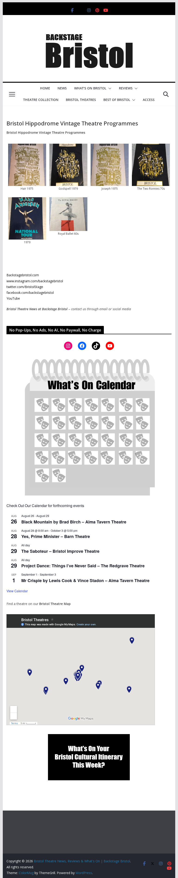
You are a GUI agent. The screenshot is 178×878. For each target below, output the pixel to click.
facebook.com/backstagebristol (30, 292)
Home (45, 88)
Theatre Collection (40, 99)
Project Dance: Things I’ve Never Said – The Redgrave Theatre (83, 566)
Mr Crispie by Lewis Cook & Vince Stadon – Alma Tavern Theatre (85, 580)
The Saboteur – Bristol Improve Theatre (60, 551)
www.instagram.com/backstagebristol (34, 281)
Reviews (126, 88)
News (62, 88)
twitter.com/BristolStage (24, 287)
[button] (108, 88)
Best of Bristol (116, 99)
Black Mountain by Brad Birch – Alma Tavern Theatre (73, 522)
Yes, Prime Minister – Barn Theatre (55, 536)
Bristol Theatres (81, 99)
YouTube (13, 298)
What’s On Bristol (90, 88)
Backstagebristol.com (22, 275)
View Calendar (17, 591)
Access (149, 99)
